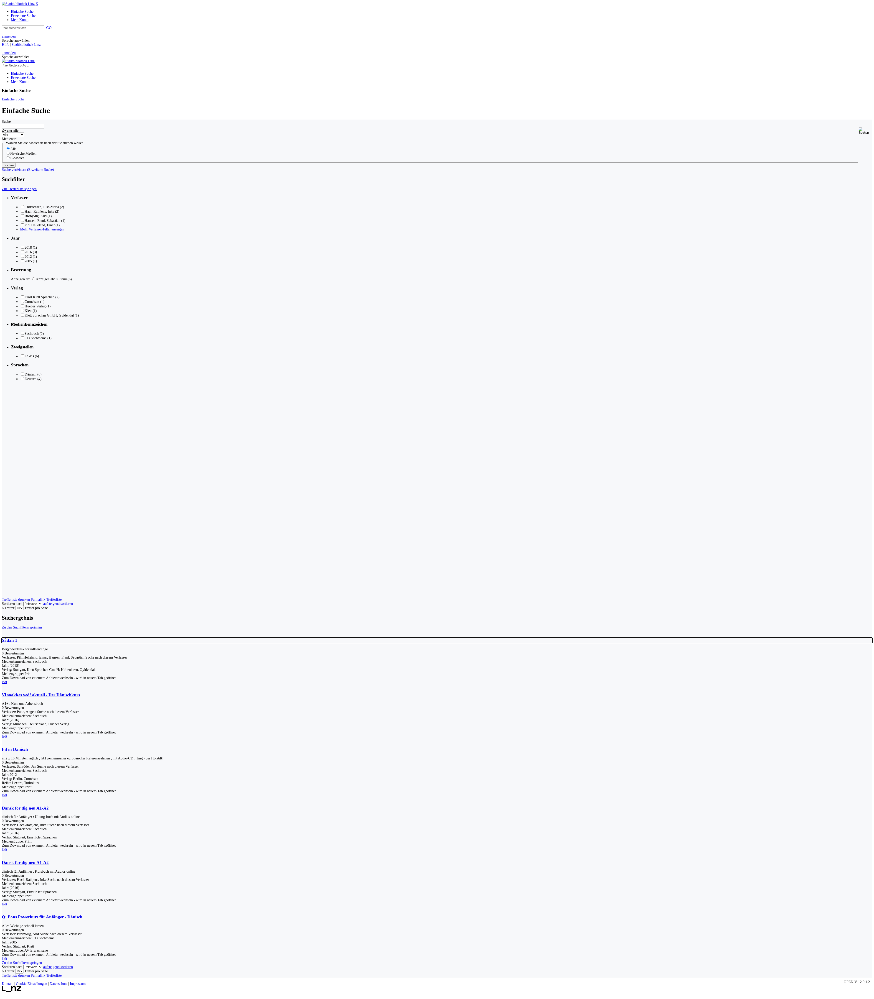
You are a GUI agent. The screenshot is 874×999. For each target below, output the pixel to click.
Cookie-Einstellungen (31, 984)
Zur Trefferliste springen (19, 189)
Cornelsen (32, 302)
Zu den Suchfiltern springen (22, 627)
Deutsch (30, 379)
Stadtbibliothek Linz (26, 44)
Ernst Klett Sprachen (39, 297)
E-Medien (17, 158)
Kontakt (7, 984)
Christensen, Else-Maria (42, 207)
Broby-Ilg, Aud (36, 216)
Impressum (78, 984)
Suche (6, 121)
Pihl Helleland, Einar (40, 225)
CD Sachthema (35, 338)
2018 (28, 247)
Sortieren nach (12, 604)
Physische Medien (23, 153)
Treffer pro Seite (36, 608)
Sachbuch (32, 333)
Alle (13, 149)
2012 (28, 256)
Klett (28, 311)
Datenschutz (58, 984)
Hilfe (5, 44)
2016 (28, 252)
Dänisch (30, 374)
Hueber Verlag (35, 306)
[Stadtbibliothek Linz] (18, 4)
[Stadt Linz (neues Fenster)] (11, 991)
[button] (865, 130)
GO (49, 28)
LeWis (29, 356)
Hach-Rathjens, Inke (39, 211)
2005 (28, 261)
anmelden (9, 36)
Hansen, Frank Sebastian (42, 220)
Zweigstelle (10, 130)
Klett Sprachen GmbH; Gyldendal (49, 315)
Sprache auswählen (16, 40)
